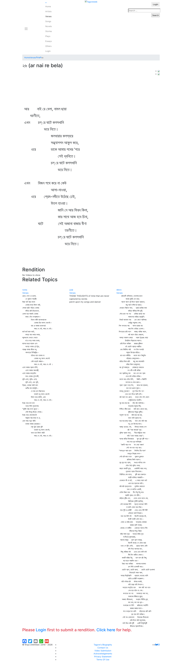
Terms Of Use (102, 659)
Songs (48, 21)
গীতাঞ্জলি (38, 57)
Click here (105, 629)
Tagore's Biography (103, 644)
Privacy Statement (102, 656)
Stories (48, 31)
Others (48, 46)
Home (48, 6)
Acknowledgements (103, 653)
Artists (48, 11)
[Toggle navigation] (26, 27)
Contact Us (102, 647)
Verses (48, 16)
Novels (48, 26)
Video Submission (102, 650)
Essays (48, 41)
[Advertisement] (90, 88)
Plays (47, 36)
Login (48, 51)
